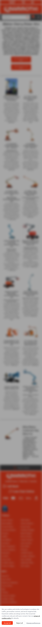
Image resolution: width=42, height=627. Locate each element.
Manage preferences (33, 623)
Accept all (7, 623)
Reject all (19, 623)
